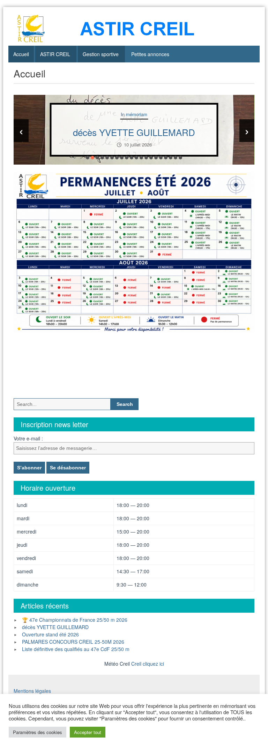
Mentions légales (32, 690)
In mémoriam (134, 114)
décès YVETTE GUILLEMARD (134, 132)
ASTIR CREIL (55, 54)
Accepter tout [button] (87, 732)
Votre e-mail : (28, 438)
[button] (87, 157)
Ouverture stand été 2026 (50, 634)
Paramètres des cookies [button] (37, 732)
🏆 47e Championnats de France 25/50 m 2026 (74, 619)
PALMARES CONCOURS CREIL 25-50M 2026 (73, 641)
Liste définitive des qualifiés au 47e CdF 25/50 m (75, 648)
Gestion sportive (101, 54)
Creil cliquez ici (147, 663)
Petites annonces (150, 54)
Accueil (21, 54)
